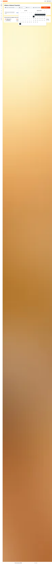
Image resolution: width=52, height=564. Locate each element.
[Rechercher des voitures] (1, 7)
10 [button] (20, 18)
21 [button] (27, 20)
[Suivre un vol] (1, 12)
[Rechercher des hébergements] (1, 5)
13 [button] (25, 18)
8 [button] (29, 16)
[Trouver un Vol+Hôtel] (1, 8)
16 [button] (37, 18)
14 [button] (27, 18)
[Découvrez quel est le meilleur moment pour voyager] (1, 14)
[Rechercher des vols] (1, 3)
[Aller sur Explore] (1, 10)
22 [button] (29, 20)
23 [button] (37, 20)
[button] (1, 1)
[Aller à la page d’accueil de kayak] (5, 1)
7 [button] (27, 16)
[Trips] (1, 16)
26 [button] (42, 20)
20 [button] (25, 20)
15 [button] (29, 18)
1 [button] (35, 14)
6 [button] (44, 14)
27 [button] (44, 20)
